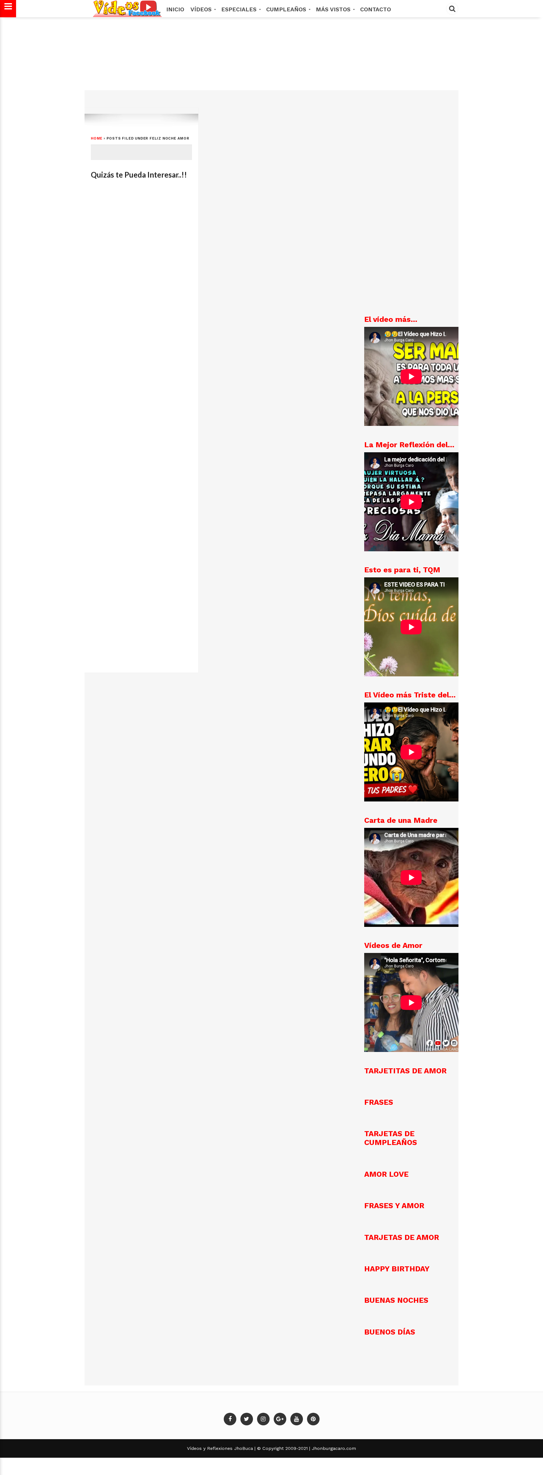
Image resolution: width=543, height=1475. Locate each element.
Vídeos (201, 9)
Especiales (239, 9)
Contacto (375, 9)
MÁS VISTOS (334, 9)
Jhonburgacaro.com (333, 1448)
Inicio (175, 9)
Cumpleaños (287, 9)
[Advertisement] (270, 64)
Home (96, 138)
